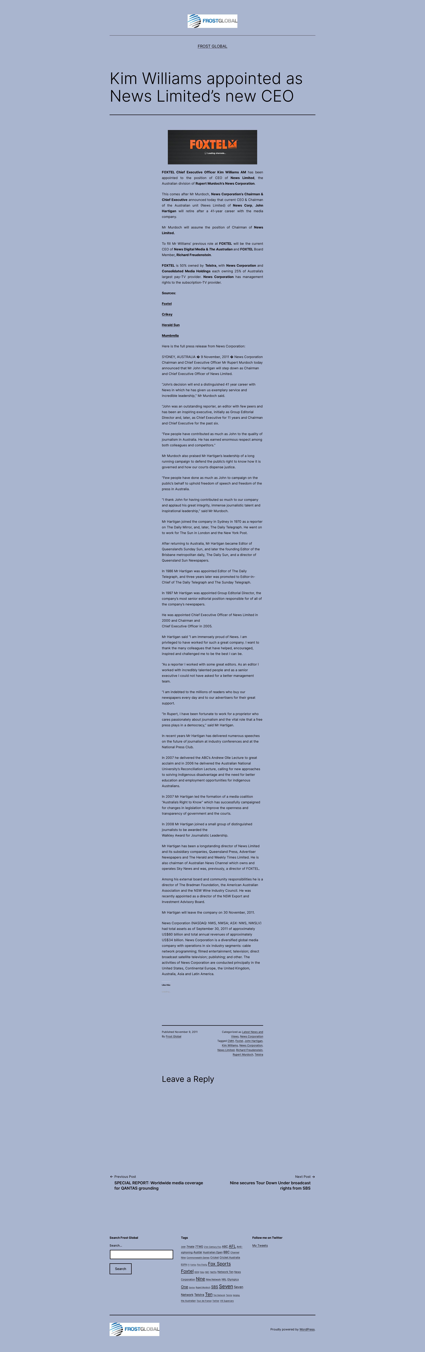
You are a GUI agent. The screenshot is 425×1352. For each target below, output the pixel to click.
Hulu (202, 1272)
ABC (225, 1246)
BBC (226, 1252)
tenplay (236, 1295)
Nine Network (213, 1279)
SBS (214, 1287)
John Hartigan (253, 1040)
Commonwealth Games (198, 1257)
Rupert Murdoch (243, 1054)
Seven (226, 1286)
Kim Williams (230, 1045)
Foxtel (239, 1040)
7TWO (199, 1246)
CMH (231, 1040)
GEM (196, 1272)
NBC (207, 1272)
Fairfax (193, 1265)
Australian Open (213, 1252)
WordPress (307, 1329)
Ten (208, 1294)
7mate (190, 1246)
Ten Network (219, 1295)
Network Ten (225, 1271)
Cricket (214, 1257)
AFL (232, 1246)
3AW (183, 1247)
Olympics (233, 1279)
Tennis (229, 1295)
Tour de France (204, 1301)
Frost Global (212, 46)
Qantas (192, 1287)
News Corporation (251, 1036)
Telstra (259, 1054)
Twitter (215, 1301)
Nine (200, 1278)
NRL (224, 1279)
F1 (189, 1265)
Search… (116, 1245)
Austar (197, 1252)
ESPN (184, 1264)
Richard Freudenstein (249, 1050)
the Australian (188, 1300)
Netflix (213, 1272)
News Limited (226, 1050)
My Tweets (260, 1245)
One (184, 1287)
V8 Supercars (227, 1301)
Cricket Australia (230, 1257)
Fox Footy (202, 1264)
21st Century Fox (212, 1247)
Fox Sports (219, 1263)
